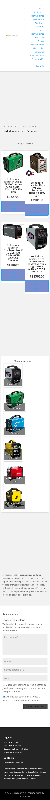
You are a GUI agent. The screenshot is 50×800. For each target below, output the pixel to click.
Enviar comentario (35, 706)
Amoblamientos (37, 55)
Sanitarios (39, 52)
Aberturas (39, 23)
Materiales (39, 12)
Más (42, 30)
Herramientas (37, 15)
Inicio (41, 8)
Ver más (13, 206)
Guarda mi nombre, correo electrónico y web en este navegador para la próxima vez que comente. (24, 688)
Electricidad (38, 48)
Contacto (40, 66)
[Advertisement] (25, 96)
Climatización (38, 59)
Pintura (40, 26)
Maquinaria (38, 19)
